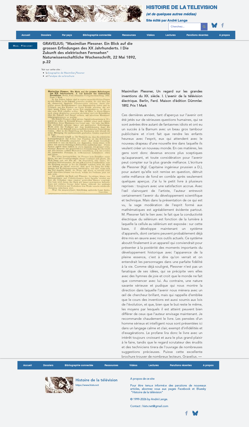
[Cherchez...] (204, 26)
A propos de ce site (142, 378)
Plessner (80, 72)
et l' (60, 75)
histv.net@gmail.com (155, 406)
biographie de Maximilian (61, 72)
